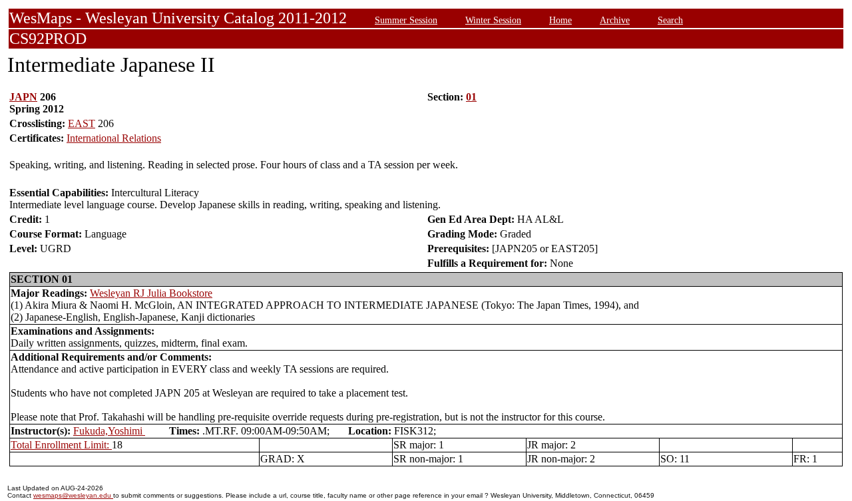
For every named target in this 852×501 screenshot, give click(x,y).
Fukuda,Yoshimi (109, 430)
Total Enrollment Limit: (61, 444)
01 (471, 96)
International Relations (114, 138)
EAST (81, 123)
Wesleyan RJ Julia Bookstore (151, 293)
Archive (615, 20)
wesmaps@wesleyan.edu (73, 495)
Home (560, 20)
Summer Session (406, 20)
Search (670, 20)
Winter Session (493, 20)
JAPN (23, 96)
